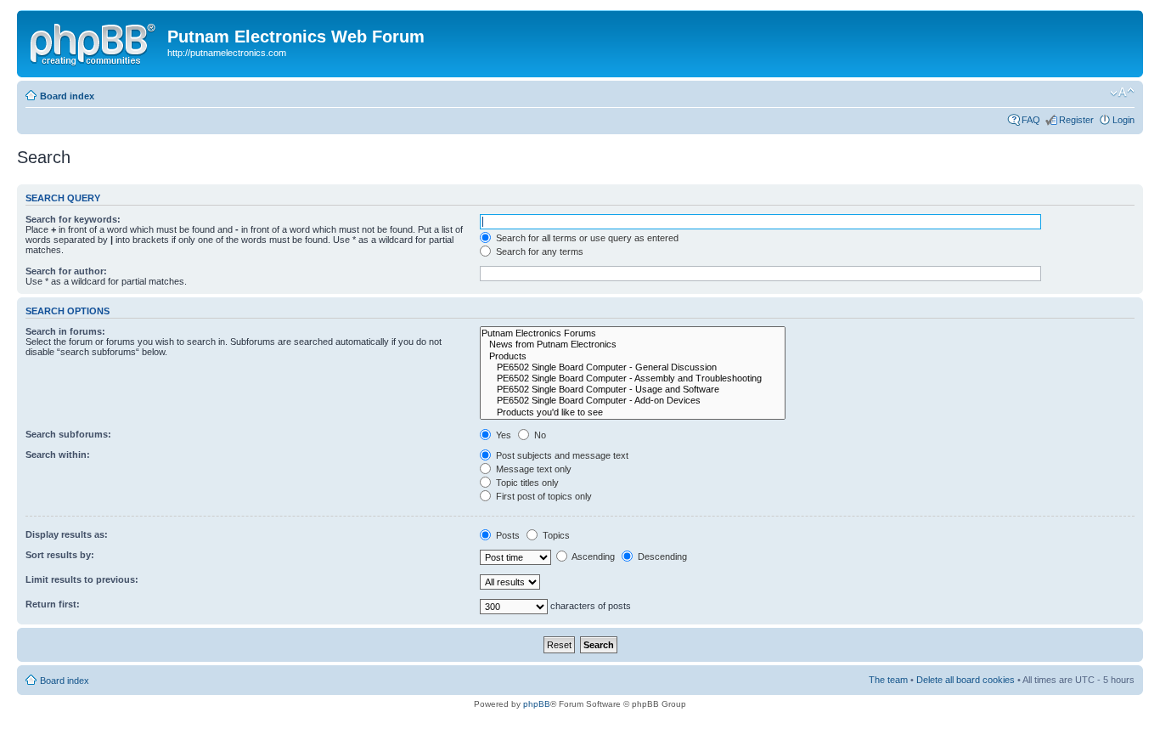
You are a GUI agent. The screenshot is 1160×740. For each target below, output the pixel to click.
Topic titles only (526, 482)
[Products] (632, 356)
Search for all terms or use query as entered (586, 238)
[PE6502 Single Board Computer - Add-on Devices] (632, 400)
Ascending (592, 556)
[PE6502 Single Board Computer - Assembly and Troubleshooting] (632, 378)
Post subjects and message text (560, 455)
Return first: (52, 604)
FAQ (1031, 120)
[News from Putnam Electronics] (632, 344)
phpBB (536, 704)
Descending (661, 556)
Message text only (532, 469)
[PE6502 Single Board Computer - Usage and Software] (632, 389)
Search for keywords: (73, 219)
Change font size (1122, 92)
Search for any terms (538, 251)
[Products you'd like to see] (632, 412)
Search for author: (66, 271)
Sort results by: (59, 555)
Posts (506, 535)
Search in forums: (65, 331)
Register (1076, 120)
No (539, 435)
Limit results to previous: (81, 579)
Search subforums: (68, 434)
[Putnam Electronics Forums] (632, 333)
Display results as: (66, 534)
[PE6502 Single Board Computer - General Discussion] (632, 367)
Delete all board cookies (965, 680)
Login (1123, 120)
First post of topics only (542, 496)
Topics (555, 535)
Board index (67, 96)
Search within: (57, 454)
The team (888, 680)
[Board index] (94, 41)
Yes (502, 435)
